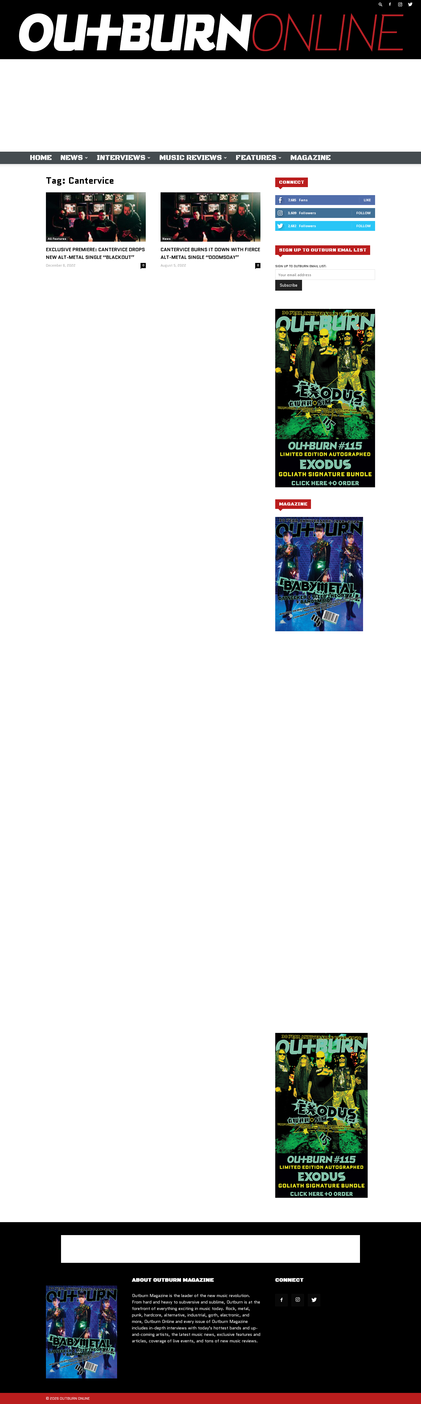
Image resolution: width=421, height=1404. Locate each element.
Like (367, 200)
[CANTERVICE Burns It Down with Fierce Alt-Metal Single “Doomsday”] (210, 217)
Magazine (310, 157)
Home (41, 157)
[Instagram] (400, 4)
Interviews (121, 157)
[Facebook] (389, 4)
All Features (57, 238)
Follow (363, 213)
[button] (380, 4)
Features (256, 157)
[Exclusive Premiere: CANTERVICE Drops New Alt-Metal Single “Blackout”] (96, 217)
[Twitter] (410, 4)
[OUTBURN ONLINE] (210, 34)
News (71, 157)
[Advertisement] (210, 105)
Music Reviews (190, 157)
